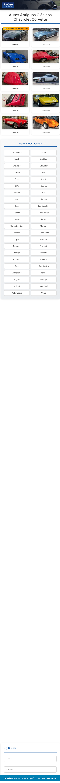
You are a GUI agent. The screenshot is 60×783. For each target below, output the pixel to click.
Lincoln (17, 219)
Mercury (44, 226)
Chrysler (44, 166)
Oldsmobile (44, 233)
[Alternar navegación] (55, 4)
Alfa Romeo (17, 152)
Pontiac (17, 253)
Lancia (17, 212)
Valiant (17, 286)
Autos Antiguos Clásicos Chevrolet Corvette (30, 17)
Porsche (43, 253)
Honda (17, 192)
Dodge (44, 186)
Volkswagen (17, 293)
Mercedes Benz (17, 226)
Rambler (17, 259)
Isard (17, 199)
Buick (16, 159)
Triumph (43, 279)
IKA (43, 192)
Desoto (44, 179)
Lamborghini (43, 206)
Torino (43, 273)
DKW (17, 186)
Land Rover (44, 212)
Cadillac (43, 159)
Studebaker (17, 273)
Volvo (43, 293)
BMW (43, 152)
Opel (17, 239)
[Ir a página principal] (8, 4)
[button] (30, 749)
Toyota (17, 279)
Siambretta (44, 266)
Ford (17, 179)
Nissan (17, 233)
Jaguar (44, 199)
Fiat (43, 172)
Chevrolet (17, 166)
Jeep (17, 206)
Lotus (43, 219)
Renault (43, 259)
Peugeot (17, 246)
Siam (17, 266)
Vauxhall (44, 286)
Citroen (17, 172)
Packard (44, 239)
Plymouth (44, 246)
